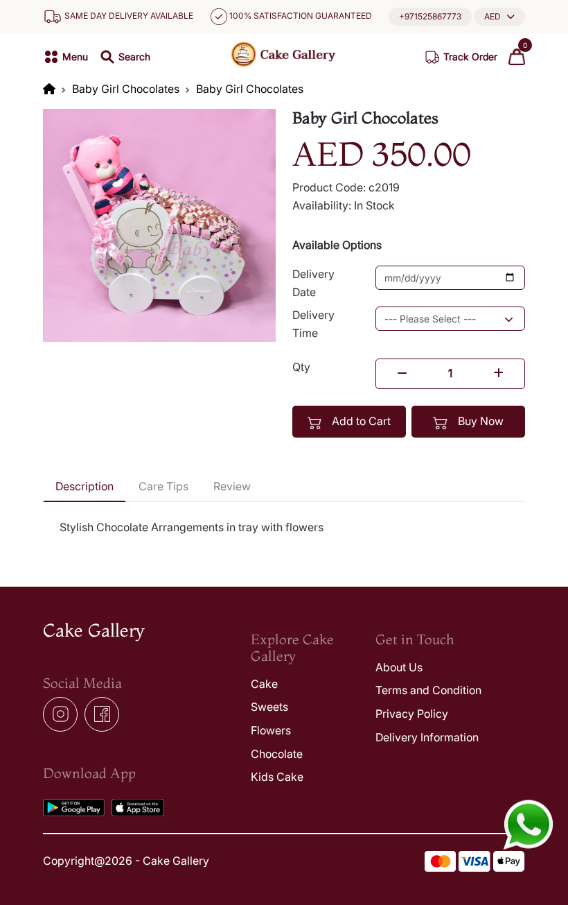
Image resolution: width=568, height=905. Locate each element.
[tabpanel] (284, 527)
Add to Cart (360, 421)
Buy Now (479, 421)
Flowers (271, 730)
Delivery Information (427, 737)
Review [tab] (232, 486)
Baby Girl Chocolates (125, 89)
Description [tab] (84, 486)
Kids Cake (277, 777)
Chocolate (277, 754)
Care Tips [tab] (163, 486)
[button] (499, 16)
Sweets (269, 707)
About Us (399, 667)
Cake (264, 684)
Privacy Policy (411, 714)
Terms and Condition (428, 690)
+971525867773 (430, 16)
